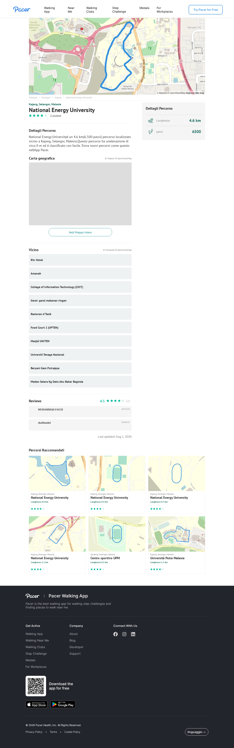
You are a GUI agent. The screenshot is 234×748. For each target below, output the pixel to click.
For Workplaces (165, 9)
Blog (72, 640)
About (73, 634)
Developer (76, 647)
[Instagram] (124, 634)
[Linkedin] (133, 634)
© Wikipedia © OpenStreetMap (117, 250)
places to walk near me (52, 607)
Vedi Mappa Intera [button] (80, 232)
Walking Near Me (37, 640)
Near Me (71, 9)
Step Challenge (119, 9)
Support (75, 653)
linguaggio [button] (195, 732)
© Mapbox (162, 92)
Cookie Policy (72, 731)
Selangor (45, 97)
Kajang (58, 97)
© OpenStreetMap (177, 92)
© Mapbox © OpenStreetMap (118, 158)
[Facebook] (115, 634)
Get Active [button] (33, 626)
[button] (64, 720)
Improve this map (195, 92)
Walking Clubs (91, 9)
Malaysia (33, 97)
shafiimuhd (44, 422)
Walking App (49, 9)
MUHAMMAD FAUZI (50, 409)
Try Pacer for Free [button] (205, 10)
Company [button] (76, 626)
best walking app (55, 603)
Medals (144, 8)
